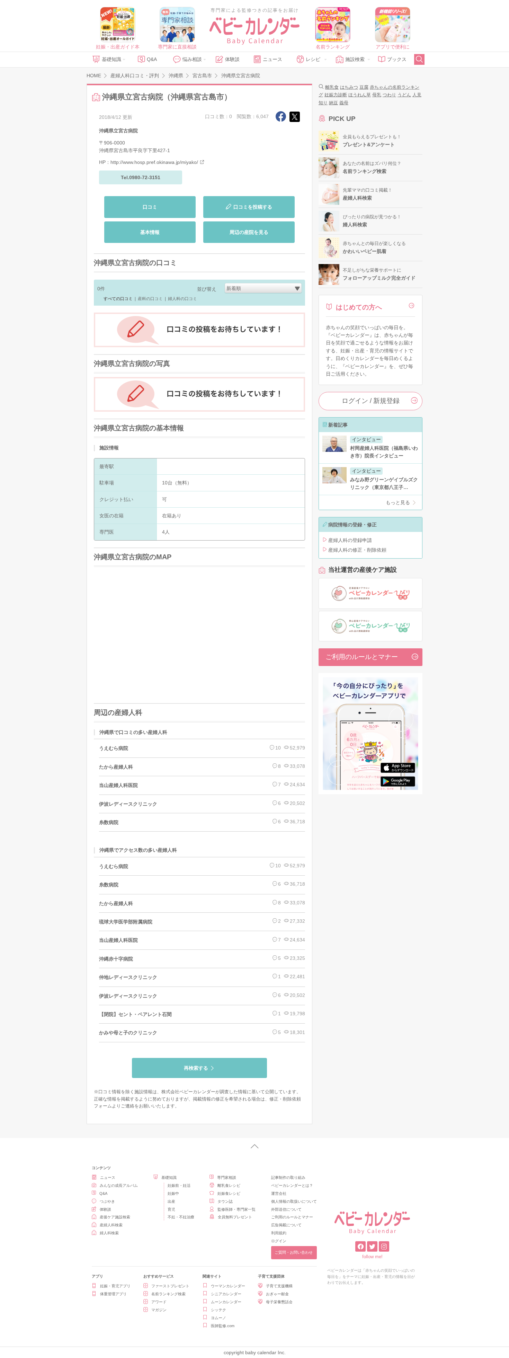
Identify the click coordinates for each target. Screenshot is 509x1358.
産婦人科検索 (111, 1225)
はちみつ (349, 87)
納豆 (333, 102)
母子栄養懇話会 (279, 1302)
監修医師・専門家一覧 (236, 1209)
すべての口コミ (118, 298)
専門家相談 (226, 1177)
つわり (389, 94)
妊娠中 (173, 1193)
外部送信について (286, 1209)
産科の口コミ (150, 298)
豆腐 (363, 87)
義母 (343, 102)
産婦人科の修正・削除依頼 (357, 550)
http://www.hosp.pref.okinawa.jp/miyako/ (154, 162)
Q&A (152, 59)
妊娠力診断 (335, 94)
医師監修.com (222, 1326)
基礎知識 (111, 59)
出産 (171, 1201)
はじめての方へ (359, 307)
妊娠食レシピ (228, 1193)
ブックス (397, 59)
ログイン (278, 1241)
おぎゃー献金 (277, 1294)
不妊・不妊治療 (181, 1217)
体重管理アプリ (113, 1294)
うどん (404, 94)
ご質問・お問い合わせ (294, 1252)
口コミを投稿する (252, 207)
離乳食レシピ (228, 1185)
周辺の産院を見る (249, 232)
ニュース (272, 59)
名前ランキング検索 (168, 1294)
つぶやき (107, 1201)
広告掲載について (286, 1225)
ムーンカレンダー (226, 1302)
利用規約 (278, 1233)
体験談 (232, 59)
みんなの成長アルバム (119, 1185)
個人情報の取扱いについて (294, 1201)
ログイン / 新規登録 (371, 400)
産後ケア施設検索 (115, 1217)
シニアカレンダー (226, 1294)
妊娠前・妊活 (179, 1185)
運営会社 (278, 1193)
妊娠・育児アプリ (115, 1286)
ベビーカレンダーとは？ (292, 1185)
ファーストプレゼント (170, 1286)
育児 (171, 1209)
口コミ (150, 207)
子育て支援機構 (279, 1286)
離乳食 (332, 87)
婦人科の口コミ (182, 298)
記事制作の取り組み (288, 1177)
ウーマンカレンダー (228, 1286)
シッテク (218, 1310)
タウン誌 (225, 1201)
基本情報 (150, 232)
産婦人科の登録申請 (350, 540)
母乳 (376, 94)
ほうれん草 (359, 94)
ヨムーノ (218, 1318)
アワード (159, 1302)
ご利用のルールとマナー (361, 656)
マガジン (159, 1310)
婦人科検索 (109, 1233)
